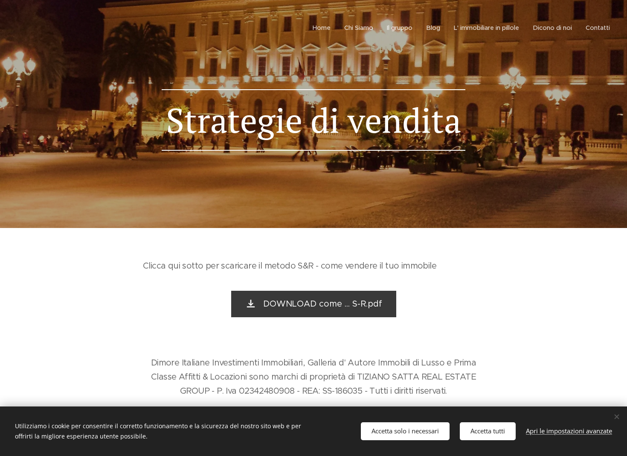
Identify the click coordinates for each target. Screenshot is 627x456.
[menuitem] (324, 27)
